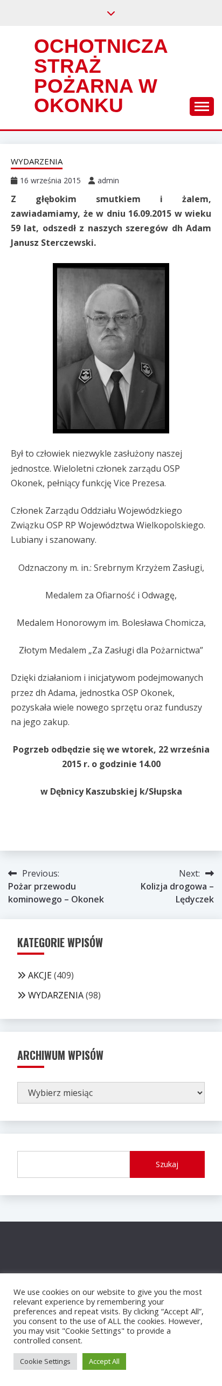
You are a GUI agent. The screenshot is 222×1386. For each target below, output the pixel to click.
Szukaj (167, 1164)
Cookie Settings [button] (45, 1361)
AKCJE (40, 975)
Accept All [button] (104, 1361)
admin (108, 180)
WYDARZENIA (37, 161)
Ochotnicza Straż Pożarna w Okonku (101, 75)
